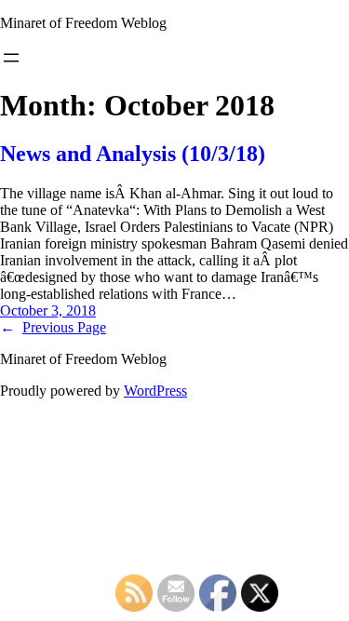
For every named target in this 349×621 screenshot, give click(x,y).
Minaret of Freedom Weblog (83, 23)
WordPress (155, 390)
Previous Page (53, 327)
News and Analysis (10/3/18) (132, 154)
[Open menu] (11, 58)
